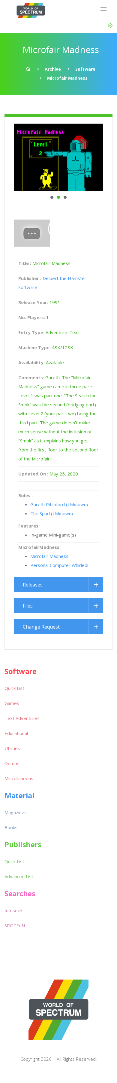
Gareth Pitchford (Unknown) (59, 504)
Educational (16, 733)
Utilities (12, 748)
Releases (33, 584)
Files (28, 605)
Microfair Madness (49, 556)
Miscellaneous (18, 778)
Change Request (41, 626)
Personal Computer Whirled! (59, 565)
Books (10, 827)
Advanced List (18, 876)
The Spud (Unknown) (51, 513)
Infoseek (13, 910)
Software (85, 69)
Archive (53, 69)
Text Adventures (22, 718)
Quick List (14, 688)
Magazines (15, 812)
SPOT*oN (14, 925)
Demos (12, 763)
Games (11, 703)
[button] (110, 26)
